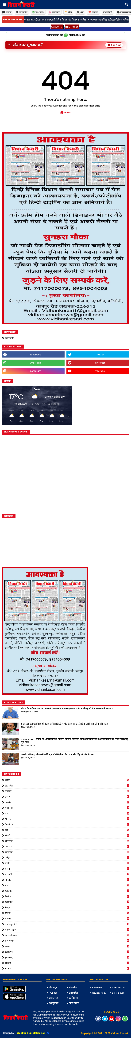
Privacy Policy (99, 992)
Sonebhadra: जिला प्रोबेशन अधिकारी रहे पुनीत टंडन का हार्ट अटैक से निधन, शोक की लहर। (64, 724)
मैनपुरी (67, 907)
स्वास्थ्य (95, 12)
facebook (35, 354)
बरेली (67, 863)
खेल (70, 12)
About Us (97, 987)
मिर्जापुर (67, 896)
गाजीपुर (67, 818)
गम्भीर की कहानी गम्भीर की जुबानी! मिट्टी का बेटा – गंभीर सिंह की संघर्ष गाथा (57, 754)
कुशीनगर (67, 807)
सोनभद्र (67, 963)
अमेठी (67, 780)
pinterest (100, 362)
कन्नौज (67, 802)
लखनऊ (67, 918)
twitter (100, 354)
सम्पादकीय (9, 338)
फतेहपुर (67, 857)
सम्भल (67, 946)
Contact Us (118, 987)
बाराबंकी (67, 874)
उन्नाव (67, 796)
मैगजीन (73, 987)
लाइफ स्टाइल (67, 929)
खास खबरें (74, 1003)
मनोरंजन (56, 12)
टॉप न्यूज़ (53, 987)
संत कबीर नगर (67, 935)
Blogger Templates (24, 1039)
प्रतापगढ (67, 846)
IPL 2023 (53, 992)
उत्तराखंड (67, 791)
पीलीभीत (67, 841)
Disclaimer (118, 992)
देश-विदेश (39, 12)
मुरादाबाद (67, 902)
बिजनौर (67, 879)
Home (67, 112)
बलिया (67, 868)
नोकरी (109, 12)
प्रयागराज (67, 852)
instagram (35, 371)
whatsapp (35, 362)
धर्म (82, 12)
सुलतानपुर (67, 957)
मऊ (67, 885)
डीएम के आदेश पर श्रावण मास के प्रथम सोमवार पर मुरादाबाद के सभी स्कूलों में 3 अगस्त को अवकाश (67, 708)
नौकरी (67, 835)
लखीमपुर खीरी (67, 924)
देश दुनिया (53, 1003)
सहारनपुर (67, 951)
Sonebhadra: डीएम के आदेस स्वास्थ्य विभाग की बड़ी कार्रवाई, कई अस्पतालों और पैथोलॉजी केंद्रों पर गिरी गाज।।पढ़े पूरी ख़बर (74, 741)
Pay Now (116, 44)
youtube (100, 371)
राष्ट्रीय (9, 12)
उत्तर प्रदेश (23, 12)
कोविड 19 (73, 998)
